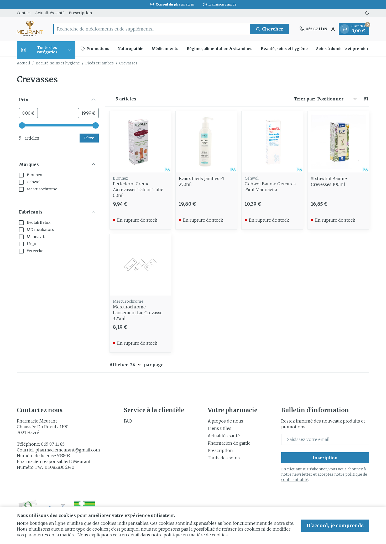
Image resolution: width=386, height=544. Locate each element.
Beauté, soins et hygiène (284, 48)
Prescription (80, 13)
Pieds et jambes (99, 63)
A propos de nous (225, 421)
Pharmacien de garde (229, 443)
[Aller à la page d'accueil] (30, 29)
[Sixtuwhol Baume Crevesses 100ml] (338, 141)
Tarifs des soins (224, 457)
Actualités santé (50, 13)
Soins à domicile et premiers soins (349, 48)
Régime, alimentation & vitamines (219, 48)
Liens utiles (219, 428)
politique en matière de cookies (196, 534)
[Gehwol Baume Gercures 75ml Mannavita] (272, 141)
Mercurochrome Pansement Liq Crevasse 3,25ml (138, 312)
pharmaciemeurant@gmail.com (67, 450)
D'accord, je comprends (335, 525)
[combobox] (152, 29)
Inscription (325, 457)
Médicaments (165, 48)
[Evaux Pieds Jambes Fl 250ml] (206, 141)
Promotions (97, 48)
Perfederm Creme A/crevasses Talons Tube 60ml (138, 189)
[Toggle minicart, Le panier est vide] (344, 29)
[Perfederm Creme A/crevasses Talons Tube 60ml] (140, 141)
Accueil (23, 63)
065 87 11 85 (53, 444)
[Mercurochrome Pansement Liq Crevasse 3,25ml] (140, 264)
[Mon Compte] (333, 29)
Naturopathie (130, 48)
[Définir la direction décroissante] (366, 99)
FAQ (128, 421)
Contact (24, 13)
